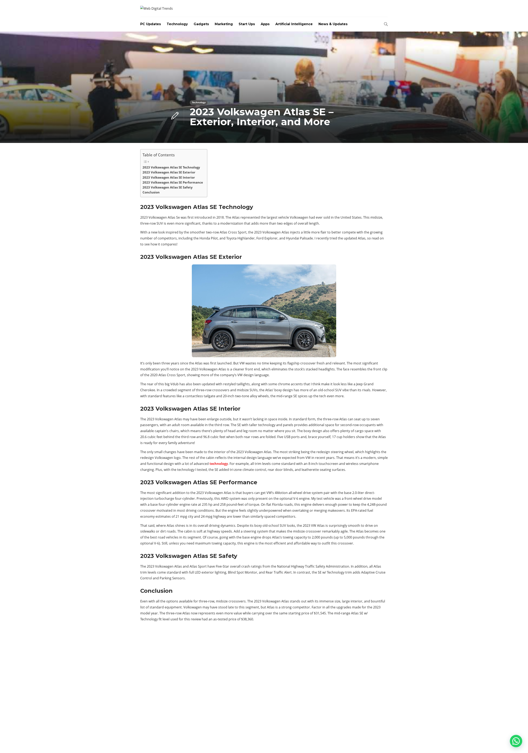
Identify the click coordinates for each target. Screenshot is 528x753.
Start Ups (247, 24)
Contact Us (378, 742)
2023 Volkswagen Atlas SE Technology (171, 167)
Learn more (155, 704)
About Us (320, 742)
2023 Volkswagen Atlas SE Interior (169, 177)
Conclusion (151, 192)
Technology (177, 24)
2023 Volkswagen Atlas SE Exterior (169, 172)
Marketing (224, 24)
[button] (516, 741)
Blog (337, 742)
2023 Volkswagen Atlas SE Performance (173, 182)
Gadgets (201, 24)
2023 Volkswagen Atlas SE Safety (168, 187)
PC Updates (150, 24)
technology (219, 463)
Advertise (354, 742)
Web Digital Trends (377, 736)
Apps (265, 24)
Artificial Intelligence (294, 24)
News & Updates (333, 24)
